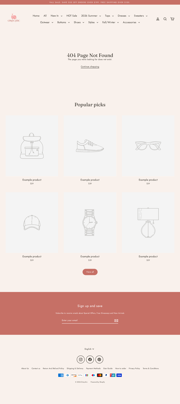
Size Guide (107, 368)
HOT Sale (72, 16)
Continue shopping (90, 66)
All (45, 16)
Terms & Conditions (151, 368)
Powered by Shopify (98, 382)
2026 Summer (89, 16)
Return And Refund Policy (53, 368)
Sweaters (139, 16)
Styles (91, 22)
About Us (25, 368)
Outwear (45, 22)
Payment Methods (93, 368)
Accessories (130, 22)
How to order (120, 368)
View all (90, 271)
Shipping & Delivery (75, 368)
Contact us (36, 368)
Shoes (77, 22)
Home (36, 16)
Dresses (122, 16)
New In (55, 16)
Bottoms (62, 22)
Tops (108, 16)
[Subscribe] (116, 321)
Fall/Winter (109, 22)
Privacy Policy (134, 368)
